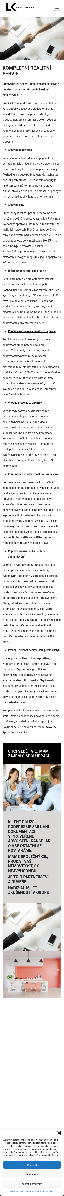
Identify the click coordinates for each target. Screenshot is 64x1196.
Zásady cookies (15, 1191)
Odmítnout (32, 1174)
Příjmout (32, 1165)
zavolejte (51, 727)
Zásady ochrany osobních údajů (39, 1191)
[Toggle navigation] (56, 7)
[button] (59, 1133)
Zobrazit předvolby (32, 1184)
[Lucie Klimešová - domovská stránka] (20, 7)
